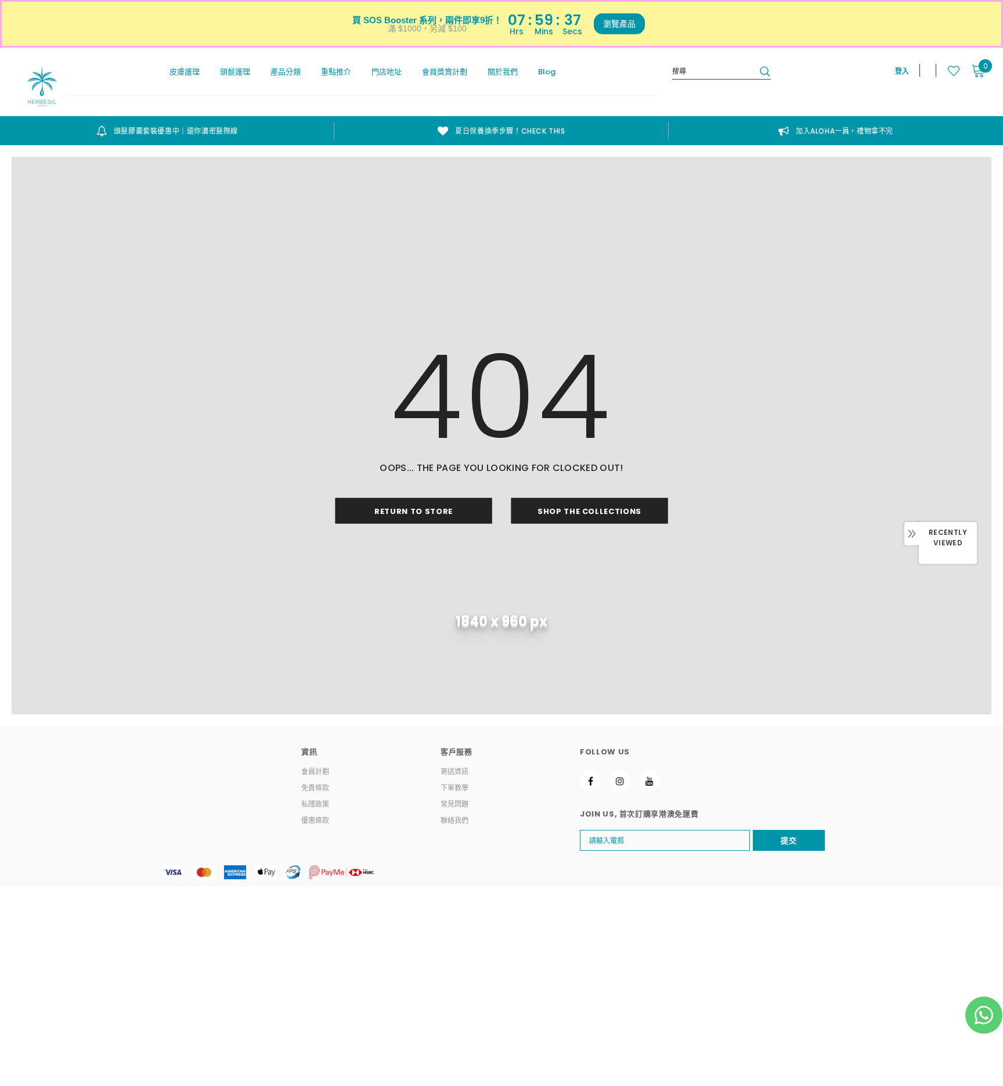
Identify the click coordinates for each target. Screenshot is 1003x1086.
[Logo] (42, 86)
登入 (902, 71)
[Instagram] (619, 780)
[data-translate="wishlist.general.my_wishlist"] (947, 71)
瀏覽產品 (619, 23)
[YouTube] (649, 780)
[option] (167, 130)
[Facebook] (590, 780)
